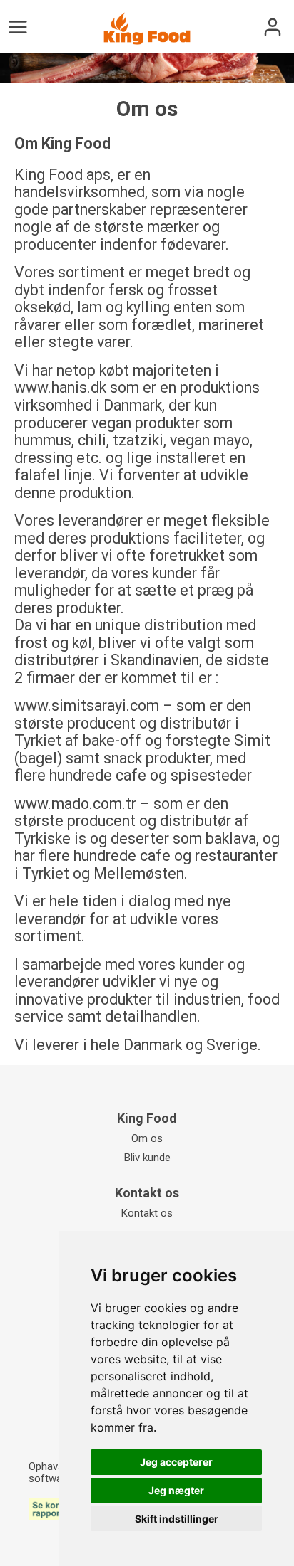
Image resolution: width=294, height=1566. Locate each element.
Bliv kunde (147, 1157)
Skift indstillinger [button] (176, 1519)
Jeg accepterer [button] (176, 1462)
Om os (147, 1138)
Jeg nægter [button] (176, 1490)
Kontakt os (147, 1213)
